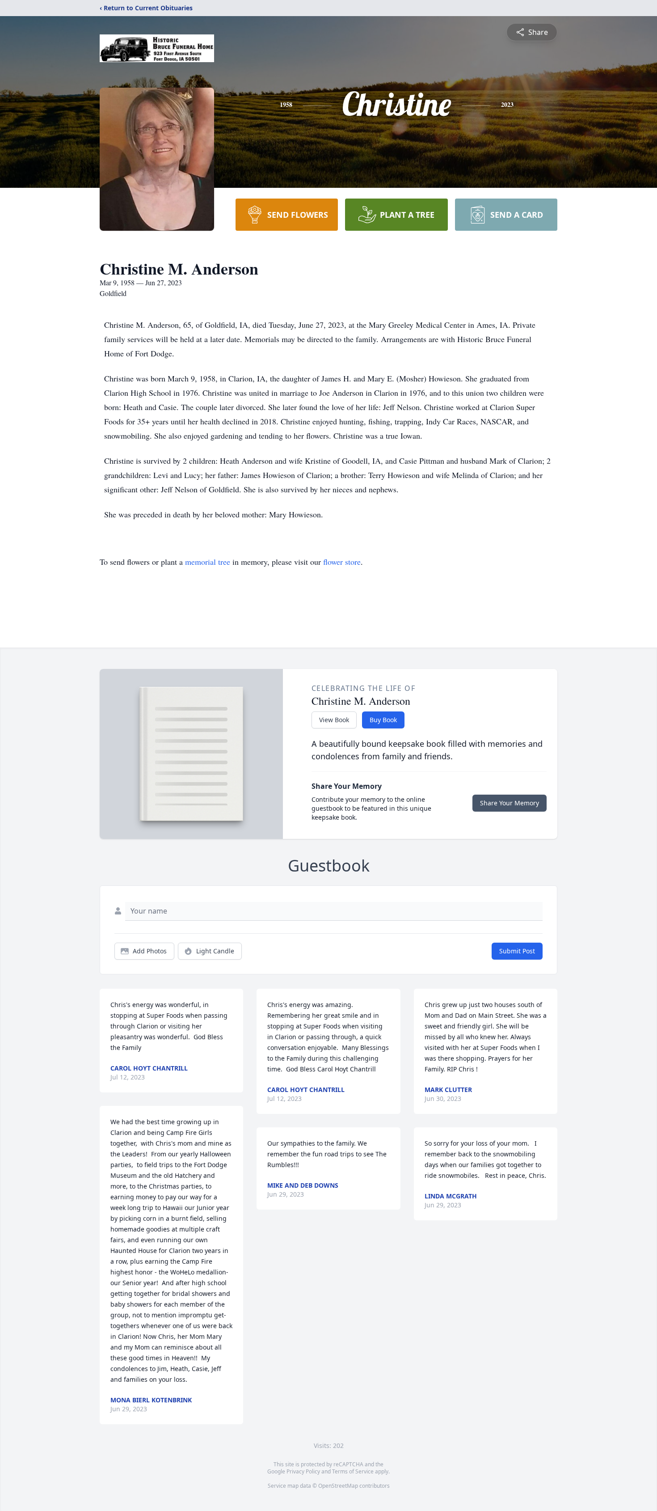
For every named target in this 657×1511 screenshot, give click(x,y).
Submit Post (517, 951)
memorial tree (207, 561)
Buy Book (383, 719)
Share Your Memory (509, 803)
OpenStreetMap (338, 1486)
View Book (334, 719)
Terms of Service (353, 1471)
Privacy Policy (303, 1471)
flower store (342, 561)
